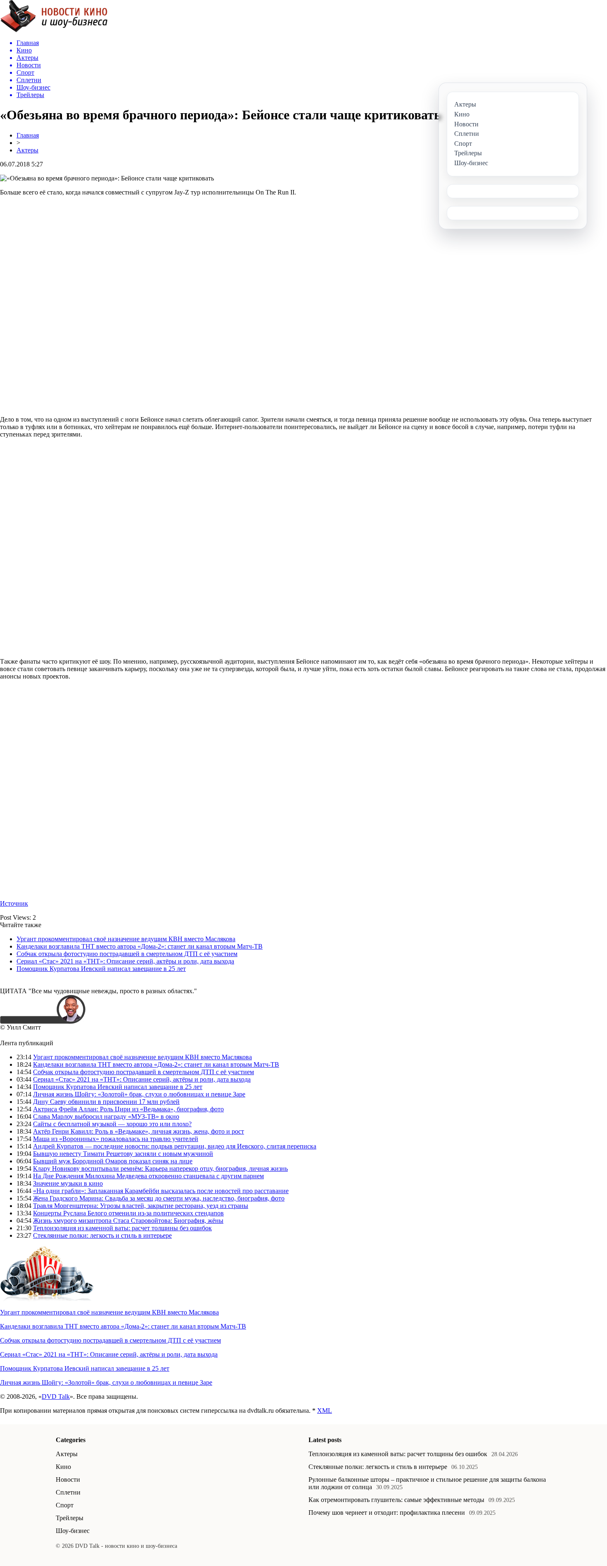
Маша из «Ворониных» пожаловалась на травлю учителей (115, 1138)
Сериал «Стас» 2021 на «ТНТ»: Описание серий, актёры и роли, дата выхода (125, 961)
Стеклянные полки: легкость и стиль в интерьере (102, 1235)
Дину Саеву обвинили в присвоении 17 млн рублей (106, 1101)
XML (324, 1410)
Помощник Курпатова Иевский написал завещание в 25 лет (101, 968)
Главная (28, 135)
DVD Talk (56, 1396)
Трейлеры (69, 1517)
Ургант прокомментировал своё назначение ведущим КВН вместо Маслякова (126, 938)
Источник (14, 903)
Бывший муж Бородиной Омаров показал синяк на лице (112, 1161)
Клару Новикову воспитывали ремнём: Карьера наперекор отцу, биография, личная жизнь (160, 1168)
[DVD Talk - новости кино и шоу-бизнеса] (54, 30)
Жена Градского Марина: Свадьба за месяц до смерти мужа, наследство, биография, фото (159, 1198)
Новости (68, 1479)
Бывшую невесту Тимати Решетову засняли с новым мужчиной (123, 1153)
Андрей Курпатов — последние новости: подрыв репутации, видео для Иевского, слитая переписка (174, 1146)
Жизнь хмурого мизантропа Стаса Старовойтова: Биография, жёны (128, 1220)
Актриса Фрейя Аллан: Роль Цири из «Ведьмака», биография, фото (128, 1109)
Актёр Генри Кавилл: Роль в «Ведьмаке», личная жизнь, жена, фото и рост (138, 1131)
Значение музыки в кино (68, 1183)
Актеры (27, 150)
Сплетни (68, 1492)
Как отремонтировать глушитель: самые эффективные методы (396, 1499)
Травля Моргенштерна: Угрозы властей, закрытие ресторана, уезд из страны (140, 1205)
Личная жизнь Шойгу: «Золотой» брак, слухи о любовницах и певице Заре (139, 1094)
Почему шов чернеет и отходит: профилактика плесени (386, 1512)
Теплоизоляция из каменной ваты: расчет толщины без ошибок (122, 1227)
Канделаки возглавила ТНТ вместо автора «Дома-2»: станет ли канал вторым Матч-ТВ (140, 946)
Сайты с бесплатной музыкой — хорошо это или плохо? (112, 1123)
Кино (63, 1466)
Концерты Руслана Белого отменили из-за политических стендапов (128, 1213)
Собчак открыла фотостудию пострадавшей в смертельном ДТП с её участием (127, 953)
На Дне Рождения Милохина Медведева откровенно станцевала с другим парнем (148, 1175)
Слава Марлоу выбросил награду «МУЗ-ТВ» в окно (106, 1116)
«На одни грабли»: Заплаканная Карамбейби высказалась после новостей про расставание (161, 1190)
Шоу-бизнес (73, 1530)
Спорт (65, 1505)
